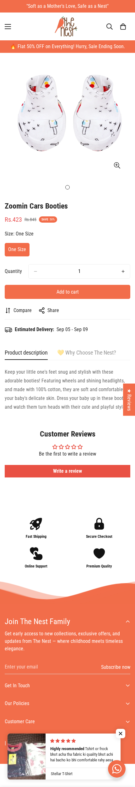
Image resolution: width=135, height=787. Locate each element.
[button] (123, 26)
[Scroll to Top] (123, 754)
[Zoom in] (117, 165)
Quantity (13, 271)
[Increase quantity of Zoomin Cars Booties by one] (123, 271)
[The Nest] (67, 26)
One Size (19, 251)
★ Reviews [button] (129, 399)
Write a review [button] (67, 471)
